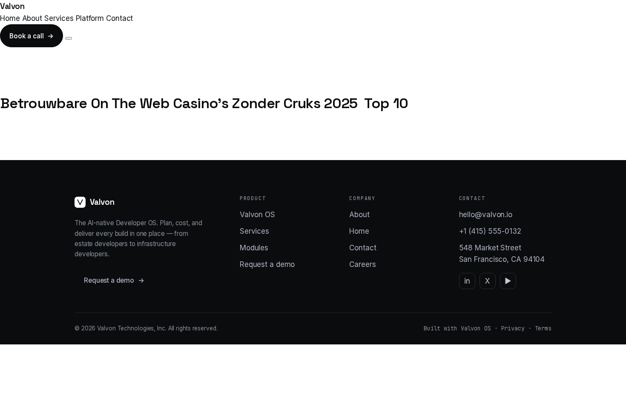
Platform (90, 18)
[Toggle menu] (68, 38)
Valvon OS (257, 214)
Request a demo (114, 280)
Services (59, 18)
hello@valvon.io (485, 214)
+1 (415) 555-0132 (490, 231)
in (467, 281)
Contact (119, 18)
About (32, 18)
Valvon (12, 6)
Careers (362, 264)
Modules (254, 248)
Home (10, 18)
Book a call (31, 36)
